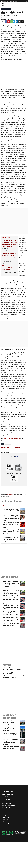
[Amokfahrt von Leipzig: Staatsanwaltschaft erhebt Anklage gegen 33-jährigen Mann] (22, 619)
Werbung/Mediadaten (7, 807)
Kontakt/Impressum (6, 803)
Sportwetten (5, 819)
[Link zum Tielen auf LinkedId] (17, 21)
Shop (16, 1)
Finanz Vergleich (5, 817)
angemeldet (10, 494)
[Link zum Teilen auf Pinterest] (8, 21)
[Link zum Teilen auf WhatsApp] (11, 21)
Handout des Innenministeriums (12, 438)
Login (26, 1)
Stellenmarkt (11, 1)
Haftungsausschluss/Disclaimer (9, 823)
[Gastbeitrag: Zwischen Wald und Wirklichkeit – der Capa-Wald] (22, 625)
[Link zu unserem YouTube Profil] (8, 799)
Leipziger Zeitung (4, 1)
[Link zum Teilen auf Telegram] (14, 21)
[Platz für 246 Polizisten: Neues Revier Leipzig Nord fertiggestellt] (22, 511)
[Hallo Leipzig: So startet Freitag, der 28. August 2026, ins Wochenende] (22, 729)
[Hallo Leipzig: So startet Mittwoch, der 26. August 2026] (22, 735)
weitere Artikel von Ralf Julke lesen (10, 447)
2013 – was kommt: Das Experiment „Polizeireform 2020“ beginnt (9, 267)
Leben (3, 8)
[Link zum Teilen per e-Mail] (22, 21)
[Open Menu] (26, 4)
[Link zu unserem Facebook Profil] (3, 799)
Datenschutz (5, 826)
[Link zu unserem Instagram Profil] (6, 799)
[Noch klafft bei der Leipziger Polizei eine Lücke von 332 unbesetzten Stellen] (22, 531)
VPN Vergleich (5, 815)
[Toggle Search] (22, 4)
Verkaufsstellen (5, 810)
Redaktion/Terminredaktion (8, 805)
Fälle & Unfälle (8, 8)
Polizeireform (7, 443)
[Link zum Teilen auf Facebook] (6, 21)
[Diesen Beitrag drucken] (19, 21)
